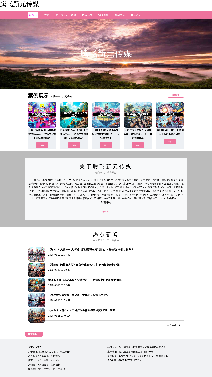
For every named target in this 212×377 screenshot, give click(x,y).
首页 (46, 15)
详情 (42, 145)
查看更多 (106, 202)
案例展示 (120, 15)
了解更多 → (106, 212)
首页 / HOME (35, 347)
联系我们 (136, 15)
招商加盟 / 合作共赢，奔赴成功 (44, 360)
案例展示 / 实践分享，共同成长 (44, 364)
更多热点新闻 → (175, 325)
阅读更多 (175, 95)
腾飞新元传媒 (19, 4)
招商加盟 (103, 15)
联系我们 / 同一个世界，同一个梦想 (46, 369)
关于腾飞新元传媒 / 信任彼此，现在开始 (49, 351)
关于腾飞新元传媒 (65, 15)
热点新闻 (87, 15)
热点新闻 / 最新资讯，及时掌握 (44, 356)
